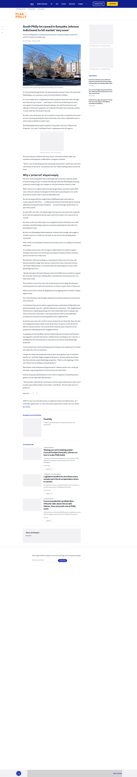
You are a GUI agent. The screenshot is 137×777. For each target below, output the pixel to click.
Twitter (33, 393)
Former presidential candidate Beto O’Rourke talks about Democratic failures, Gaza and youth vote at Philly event (60, 505)
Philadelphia (31, 9)
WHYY (21, 3)
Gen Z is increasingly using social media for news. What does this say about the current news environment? (100, 91)
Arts (57, 4)
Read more (28, 535)
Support (80, 4)
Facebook (30, 393)
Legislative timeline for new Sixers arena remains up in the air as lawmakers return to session (61, 479)
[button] (18, 773)
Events (64, 4)
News (32, 4)
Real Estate (41, 9)
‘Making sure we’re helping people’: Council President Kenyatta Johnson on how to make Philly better (60, 452)
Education (72, 4)
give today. (26, 407)
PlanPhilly (48, 419)
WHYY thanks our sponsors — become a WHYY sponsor (50, 152)
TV (51, 4)
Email (36, 393)
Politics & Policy (21, 9)
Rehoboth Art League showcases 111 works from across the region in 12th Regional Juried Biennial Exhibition (100, 101)
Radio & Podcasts (42, 4)
